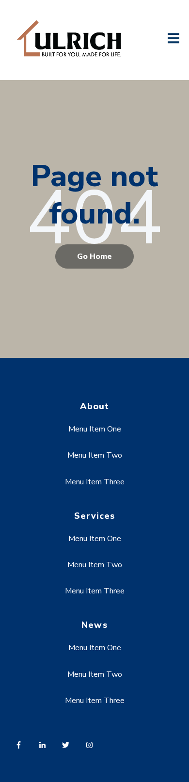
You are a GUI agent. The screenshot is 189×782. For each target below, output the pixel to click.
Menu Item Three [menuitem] (95, 482)
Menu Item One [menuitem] (94, 429)
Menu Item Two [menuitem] (94, 455)
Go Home (94, 256)
